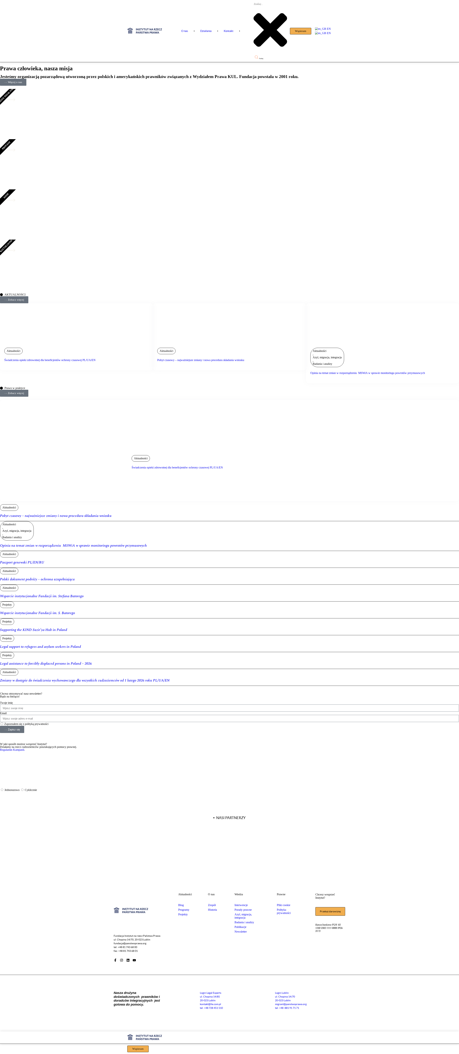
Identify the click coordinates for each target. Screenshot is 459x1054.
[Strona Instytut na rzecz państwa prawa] (144, 32)
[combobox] (270, 4)
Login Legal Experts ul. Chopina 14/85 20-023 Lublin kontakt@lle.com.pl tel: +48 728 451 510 (211, 1000)
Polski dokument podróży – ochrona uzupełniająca (37, 579)
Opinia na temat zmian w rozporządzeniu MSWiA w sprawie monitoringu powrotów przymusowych (367, 372)
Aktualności (13, 350)
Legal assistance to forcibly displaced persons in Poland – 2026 (46, 663)
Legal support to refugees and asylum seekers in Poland (40, 647)
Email (3, 713)
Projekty (7, 604)
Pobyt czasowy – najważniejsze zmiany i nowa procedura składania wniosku (200, 360)
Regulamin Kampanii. (12, 749)
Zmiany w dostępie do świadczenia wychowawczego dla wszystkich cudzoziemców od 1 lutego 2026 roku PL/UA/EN (85, 680)
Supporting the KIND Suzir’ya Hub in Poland (33, 630)
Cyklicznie (31, 789)
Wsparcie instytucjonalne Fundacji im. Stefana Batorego (42, 596)
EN (328, 28)
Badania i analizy (322, 363)
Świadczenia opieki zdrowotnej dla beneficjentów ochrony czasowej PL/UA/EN (50, 360)
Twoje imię (6, 702)
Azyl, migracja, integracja (327, 357)
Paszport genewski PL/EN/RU (22, 562)
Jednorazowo (12, 789)
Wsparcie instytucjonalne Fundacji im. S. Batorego (37, 613)
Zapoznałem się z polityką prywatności (26, 723)
